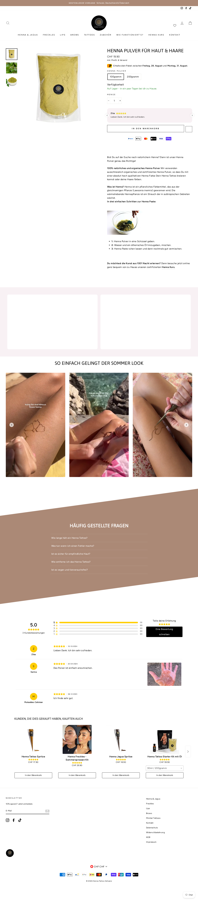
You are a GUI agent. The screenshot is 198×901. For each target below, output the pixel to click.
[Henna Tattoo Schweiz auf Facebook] (13, 820)
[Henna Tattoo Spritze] (33, 739)
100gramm (115, 76)
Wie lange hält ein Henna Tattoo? (69, 538)
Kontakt (174, 35)
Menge (111, 95)
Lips (62, 35)
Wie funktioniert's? (129, 35)
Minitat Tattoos (153, 818)
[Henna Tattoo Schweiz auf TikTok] (20, 820)
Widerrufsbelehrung (155, 832)
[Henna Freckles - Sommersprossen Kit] (77, 739)
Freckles (49, 35)
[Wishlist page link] (174, 25)
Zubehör (105, 35)
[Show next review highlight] (192, 115)
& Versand (122, 60)
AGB (148, 837)
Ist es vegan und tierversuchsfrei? (69, 569)
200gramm (133, 76)
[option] (99, 3)
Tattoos (89, 35)
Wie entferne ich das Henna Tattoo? (71, 561)
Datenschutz (152, 827)
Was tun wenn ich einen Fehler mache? (72, 545)
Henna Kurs (156, 35)
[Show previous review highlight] (107, 115)
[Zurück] (11, 425)
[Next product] (188, 751)
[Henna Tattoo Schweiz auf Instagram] (7, 820)
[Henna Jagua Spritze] (121, 739)
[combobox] (165, 768)
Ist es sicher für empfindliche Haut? (70, 553)
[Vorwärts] (186, 425)
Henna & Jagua (28, 35)
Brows (74, 35)
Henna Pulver (116, 71)
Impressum (151, 842)
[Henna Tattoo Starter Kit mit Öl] (165, 739)
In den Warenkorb (33, 775)
